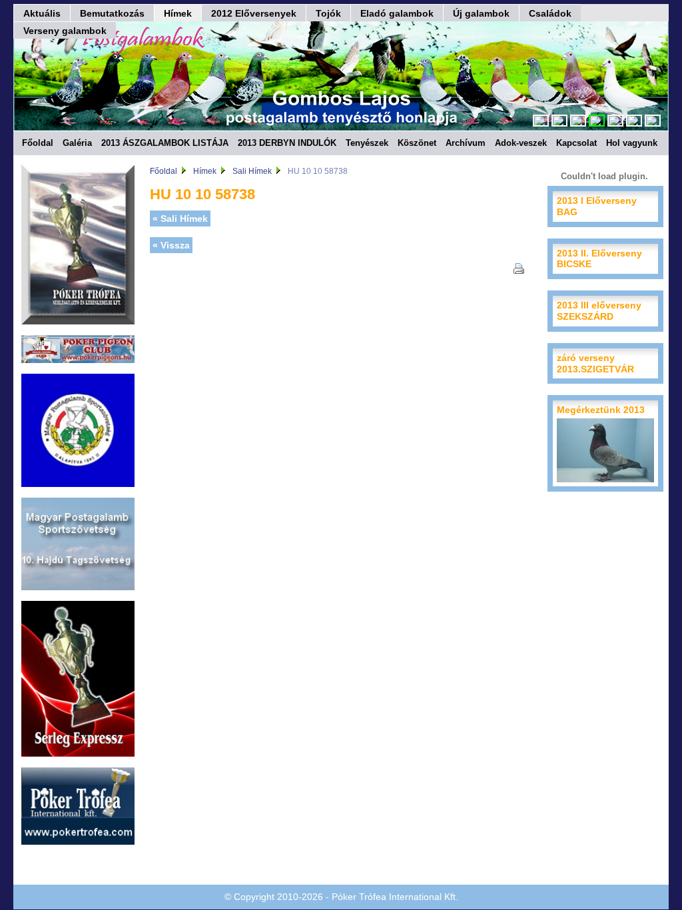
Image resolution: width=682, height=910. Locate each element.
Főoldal (37, 143)
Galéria (77, 143)
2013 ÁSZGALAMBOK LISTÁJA (164, 143)
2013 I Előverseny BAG (597, 206)
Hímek (178, 13)
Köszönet (417, 143)
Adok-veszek (521, 143)
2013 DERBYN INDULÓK (287, 143)
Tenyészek (367, 143)
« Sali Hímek (180, 218)
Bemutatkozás (112, 13)
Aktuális (42, 13)
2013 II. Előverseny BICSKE (599, 259)
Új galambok (481, 13)
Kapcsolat (576, 143)
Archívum (466, 143)
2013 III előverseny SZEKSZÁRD (599, 311)
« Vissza (171, 245)
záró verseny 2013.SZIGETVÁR (595, 363)
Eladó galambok (397, 13)
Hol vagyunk (631, 143)
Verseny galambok (65, 30)
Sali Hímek (252, 171)
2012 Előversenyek (253, 13)
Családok (550, 13)
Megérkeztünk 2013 (601, 409)
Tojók (328, 13)
